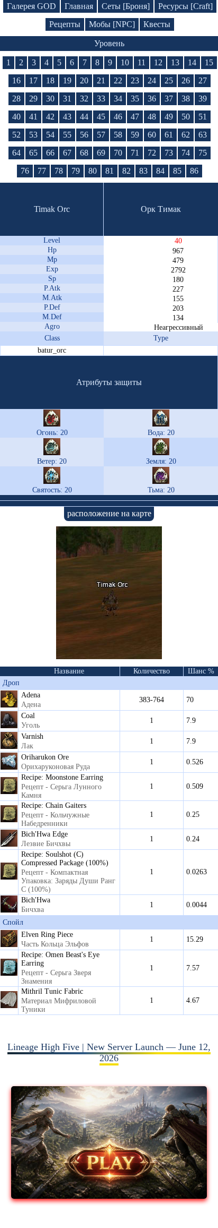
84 (160, 170)
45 (101, 116)
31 (67, 98)
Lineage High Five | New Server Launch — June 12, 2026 (109, 1052)
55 (67, 134)
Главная (79, 6)
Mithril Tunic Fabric (52, 991)
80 (92, 170)
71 (135, 152)
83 (143, 170)
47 (135, 116)
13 (175, 62)
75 (202, 152)
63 (202, 134)
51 (202, 116)
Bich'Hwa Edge (44, 834)
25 (169, 80)
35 (135, 98)
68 (84, 152)
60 (152, 134)
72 (152, 152)
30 (50, 98)
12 (158, 62)
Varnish (32, 736)
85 (177, 170)
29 (33, 98)
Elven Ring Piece (47, 935)
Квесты (156, 24)
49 (169, 116)
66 (50, 152)
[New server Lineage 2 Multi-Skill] (109, 1195)
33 (101, 98)
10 (125, 62)
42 (50, 116)
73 (169, 152)
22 (118, 80)
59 (135, 134)
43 (67, 116)
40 (16, 116)
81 (109, 170)
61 (169, 134)
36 (152, 98)
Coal (28, 716)
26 (185, 80)
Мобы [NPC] (112, 24)
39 (202, 98)
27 (202, 80)
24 (152, 80)
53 (33, 134)
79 (75, 170)
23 (135, 80)
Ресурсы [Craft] (185, 6)
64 (16, 152)
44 (84, 116)
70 (118, 152)
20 (84, 80)
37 (169, 98)
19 (67, 80)
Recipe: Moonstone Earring (62, 777)
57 (101, 134)
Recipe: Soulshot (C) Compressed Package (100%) (64, 858)
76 (25, 170)
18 (50, 80)
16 (16, 80)
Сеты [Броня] (126, 6)
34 (118, 98)
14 (192, 62)
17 (33, 80)
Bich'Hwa (35, 900)
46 (118, 116)
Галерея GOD (31, 6)
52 (16, 134)
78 (58, 170)
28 (16, 98)
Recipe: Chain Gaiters (53, 805)
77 (42, 170)
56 (84, 134)
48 (152, 116)
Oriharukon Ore (45, 757)
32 (84, 98)
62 (185, 134)
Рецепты (64, 24)
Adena (30, 695)
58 (118, 134)
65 (33, 152)
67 (67, 152)
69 (101, 152)
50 (185, 116)
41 (33, 116)
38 (185, 98)
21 (101, 80)
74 (185, 152)
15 (209, 62)
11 (142, 62)
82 (126, 170)
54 (50, 134)
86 (194, 170)
